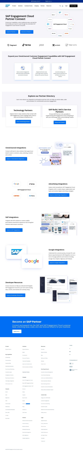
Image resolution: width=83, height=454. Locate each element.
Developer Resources (26, 429)
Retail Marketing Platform (45, 383)
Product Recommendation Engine (47, 389)
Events (24, 400)
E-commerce (25, 355)
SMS (6, 400)
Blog (42, 355)
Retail (24, 352)
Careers (26, 403)
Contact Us (24, 409)
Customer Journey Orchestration (47, 386)
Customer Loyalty (9, 372)
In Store (7, 415)
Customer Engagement (45, 400)
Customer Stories (28, 5)
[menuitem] (62, 5)
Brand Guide (25, 397)
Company (36, 5)
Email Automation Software (46, 380)
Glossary (42, 361)
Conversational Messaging (10, 409)
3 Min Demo (25, 412)
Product (14, 5)
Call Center (7, 418)
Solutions (20, 5)
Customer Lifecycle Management (47, 372)
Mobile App (8, 406)
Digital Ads (7, 397)
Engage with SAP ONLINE (45, 397)
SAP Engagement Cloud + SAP (28, 386)
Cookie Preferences (44, 432)
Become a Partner (26, 31)
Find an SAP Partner (60, 122)
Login (66, 5)
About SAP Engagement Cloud (28, 383)
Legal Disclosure (44, 420)
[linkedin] (73, 354)
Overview (42, 349)
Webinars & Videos (44, 358)
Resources (49, 5)
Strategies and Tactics (9, 375)
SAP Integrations (25, 435)
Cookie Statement (44, 429)
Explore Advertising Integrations (58, 195)
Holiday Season (43, 412)
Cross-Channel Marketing (45, 375)
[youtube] (73, 351)
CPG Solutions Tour (9, 383)
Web (6, 394)
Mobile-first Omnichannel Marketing (47, 409)
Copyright (42, 438)
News (23, 406)
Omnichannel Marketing (10, 369)
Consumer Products (26, 358)
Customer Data (8, 363)
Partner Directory (26, 423)
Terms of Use (43, 426)
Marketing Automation (9, 366)
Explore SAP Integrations (13, 230)
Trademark (43, 441)
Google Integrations (26, 438)
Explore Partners (11, 31)
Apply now (16, 331)
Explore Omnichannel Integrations (16, 158)
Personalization (8, 360)
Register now (48, 1)
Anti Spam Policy (44, 435)
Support (24, 394)
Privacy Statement (44, 423)
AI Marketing (8, 357)
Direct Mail (7, 412)
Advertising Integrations (27, 432)
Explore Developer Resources (15, 295)
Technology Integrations (10, 380)
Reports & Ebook (44, 352)
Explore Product (8, 349)
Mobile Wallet (8, 403)
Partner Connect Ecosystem (27, 420)
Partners (43, 5)
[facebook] (73, 348)
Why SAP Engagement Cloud (28, 380)
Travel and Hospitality (26, 361)
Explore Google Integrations (57, 262)
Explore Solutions (26, 349)
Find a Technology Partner (23, 121)
